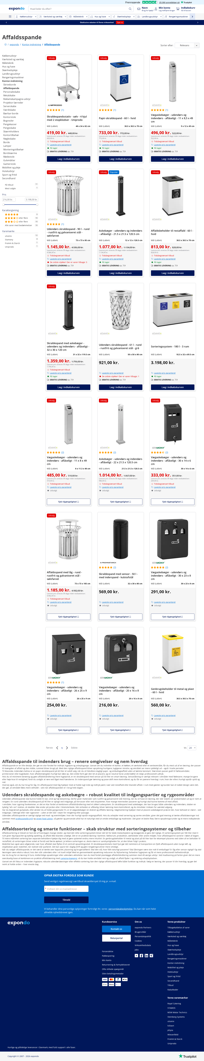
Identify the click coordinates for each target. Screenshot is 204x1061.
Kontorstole (9, 117)
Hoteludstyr (8, 171)
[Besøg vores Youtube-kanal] (136, 956)
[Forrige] (57, 747)
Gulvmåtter (9, 160)
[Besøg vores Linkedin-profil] (146, 956)
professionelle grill (24, 818)
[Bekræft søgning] (130, 9)
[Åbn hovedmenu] (10, 16)
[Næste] (66, 747)
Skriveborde (9, 84)
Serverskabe (9, 106)
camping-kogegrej (69, 858)
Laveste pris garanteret (60, 144)
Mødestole (8, 156)
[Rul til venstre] (6, 22)
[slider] (3, 205)
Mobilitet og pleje (11, 167)
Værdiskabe (9, 109)
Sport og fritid (9, 174)
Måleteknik (7, 62)
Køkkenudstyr (9, 55)
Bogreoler (8, 120)
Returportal (116, 938)
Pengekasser (10, 124)
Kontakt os (116, 928)
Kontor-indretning (12, 81)
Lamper (7, 145)
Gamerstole (9, 163)
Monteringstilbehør (13, 149)
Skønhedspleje (9, 70)
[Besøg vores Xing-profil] (151, 956)
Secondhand (8, 178)
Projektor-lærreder (13, 102)
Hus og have (8, 66)
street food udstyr (44, 818)
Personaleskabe (11, 91)
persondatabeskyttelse (121, 908)
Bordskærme (10, 153)
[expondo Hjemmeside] (5, 44)
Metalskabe (9, 95)
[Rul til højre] (198, 22)
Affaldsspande (11, 88)
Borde (6, 142)
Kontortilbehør (11, 135)
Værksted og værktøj (13, 59)
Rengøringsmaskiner (13, 77)
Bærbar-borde (10, 113)
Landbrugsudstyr (11, 73)
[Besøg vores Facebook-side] (141, 956)
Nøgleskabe (9, 138)
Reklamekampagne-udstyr (17, 99)
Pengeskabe (9, 127)
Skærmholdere (11, 131)
